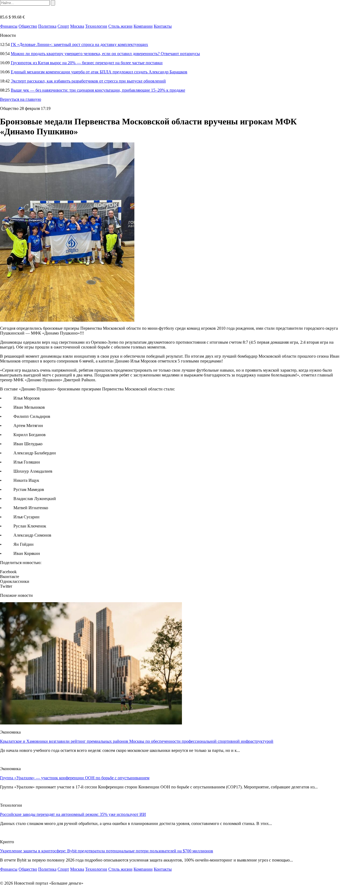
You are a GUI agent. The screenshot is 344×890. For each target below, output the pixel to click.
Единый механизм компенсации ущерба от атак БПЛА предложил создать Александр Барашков (99, 72)
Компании (143, 26)
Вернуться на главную (20, 99)
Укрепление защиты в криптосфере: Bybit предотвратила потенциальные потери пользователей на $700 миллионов (106, 851)
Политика (47, 26)
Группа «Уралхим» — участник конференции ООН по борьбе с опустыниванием (74, 778)
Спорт (63, 26)
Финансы (8, 26)
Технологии (96, 26)
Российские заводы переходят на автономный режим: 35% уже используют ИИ (73, 814)
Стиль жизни (120, 26)
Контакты (163, 26)
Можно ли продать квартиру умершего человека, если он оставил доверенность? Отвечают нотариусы (105, 53)
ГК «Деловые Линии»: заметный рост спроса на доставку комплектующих (79, 44)
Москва (77, 26)
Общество (28, 26)
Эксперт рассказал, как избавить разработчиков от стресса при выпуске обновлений (88, 81)
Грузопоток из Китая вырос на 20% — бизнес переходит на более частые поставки (87, 62)
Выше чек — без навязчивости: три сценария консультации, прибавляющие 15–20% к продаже (98, 90)
